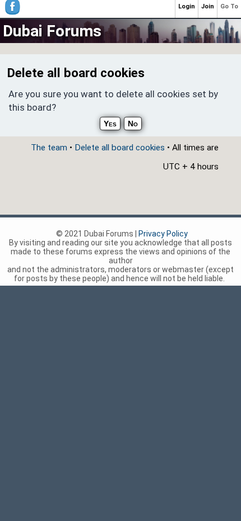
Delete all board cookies (120, 148)
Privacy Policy (163, 233)
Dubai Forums (52, 31)
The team (49, 148)
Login (186, 6)
